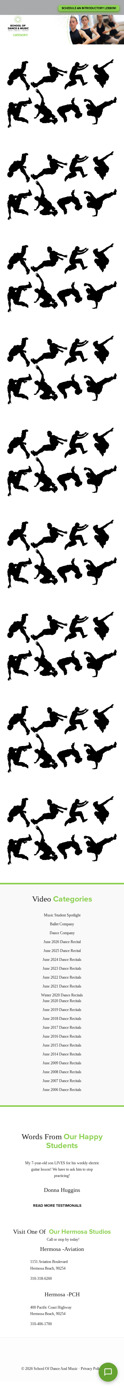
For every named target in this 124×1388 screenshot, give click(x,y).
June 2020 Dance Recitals (62, 1001)
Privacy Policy (92, 1368)
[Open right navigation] (109, 22)
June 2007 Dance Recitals (62, 1081)
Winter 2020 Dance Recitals (62, 995)
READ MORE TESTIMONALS (57, 1205)
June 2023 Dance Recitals (62, 968)
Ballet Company (62, 924)
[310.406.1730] (12, 7)
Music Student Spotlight (62, 915)
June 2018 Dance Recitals (62, 1018)
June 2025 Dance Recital (62, 950)
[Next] (113, 1177)
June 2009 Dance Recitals (62, 1063)
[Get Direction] (21, 1266)
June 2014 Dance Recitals (62, 1054)
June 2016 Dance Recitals (62, 1036)
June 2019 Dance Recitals (62, 1010)
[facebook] (55, 1357)
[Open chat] (108, 1372)
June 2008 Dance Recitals (62, 1072)
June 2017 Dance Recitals (62, 1027)
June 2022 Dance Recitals (62, 977)
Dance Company (62, 933)
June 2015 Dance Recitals (62, 1045)
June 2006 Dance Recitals (62, 1089)
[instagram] (68, 1357)
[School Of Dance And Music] (18, 24)
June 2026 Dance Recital (62, 942)
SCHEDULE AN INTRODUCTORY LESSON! (89, 8)
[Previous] (10, 1177)
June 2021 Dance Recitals (62, 986)
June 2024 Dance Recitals (62, 959)
